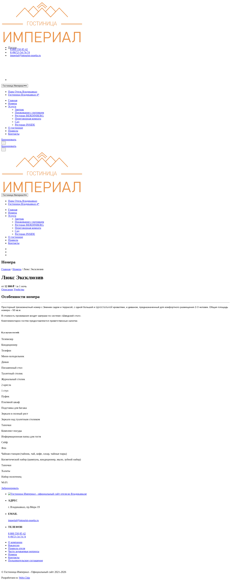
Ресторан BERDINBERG (29, 115)
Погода (12, 47)
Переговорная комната (28, 118)
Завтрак (19, 109)
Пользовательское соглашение (25, 560)
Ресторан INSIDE (25, 124)
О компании (15, 542)
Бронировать (8, 139)
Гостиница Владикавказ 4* (23, 94)
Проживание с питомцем (29, 112)
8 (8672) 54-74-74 (20, 52)
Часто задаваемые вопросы (23, 551)
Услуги (12, 106)
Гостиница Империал (13, 85)
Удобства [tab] (19, 289)
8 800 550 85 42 (19, 49)
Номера (12, 103)
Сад (17, 121)
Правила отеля (16, 548)
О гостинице (15, 127)
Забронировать (10, 488)
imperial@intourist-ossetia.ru (25, 55)
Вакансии (13, 545)
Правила (13, 130)
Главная (12, 100)
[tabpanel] (115, 311)
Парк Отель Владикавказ (22, 91)
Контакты (13, 133)
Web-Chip (24, 577)
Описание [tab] (7, 289)
